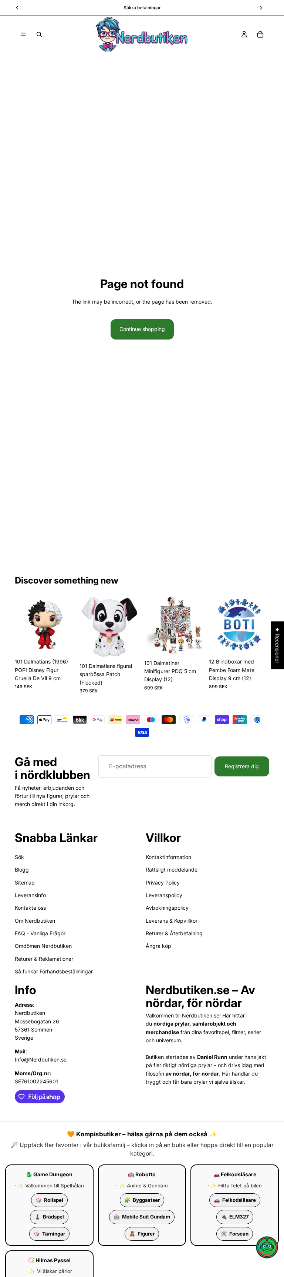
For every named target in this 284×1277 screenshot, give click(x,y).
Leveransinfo (30, 895)
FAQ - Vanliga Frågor (40, 933)
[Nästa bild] (67, 624)
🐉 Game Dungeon (49, 1174)
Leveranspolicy (164, 895)
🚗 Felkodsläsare (234, 1174)
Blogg (22, 869)
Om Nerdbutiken (35, 920)
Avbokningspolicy (167, 908)
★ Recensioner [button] (277, 645)
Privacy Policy (163, 882)
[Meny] (23, 34)
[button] (267, 1247)
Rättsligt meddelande (171, 869)
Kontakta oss (30, 908)
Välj (134, 647)
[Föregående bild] (23, 624)
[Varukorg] (260, 34)
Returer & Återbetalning (174, 933)
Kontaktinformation (168, 857)
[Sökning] (39, 34)
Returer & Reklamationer (44, 959)
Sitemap (25, 882)
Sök (19, 857)
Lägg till (199, 644)
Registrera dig (242, 766)
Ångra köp (158, 946)
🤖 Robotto (142, 1174)
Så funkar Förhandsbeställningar (54, 972)
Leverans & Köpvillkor (171, 920)
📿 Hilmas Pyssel (49, 1260)
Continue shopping (142, 329)
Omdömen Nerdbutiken (43, 946)
